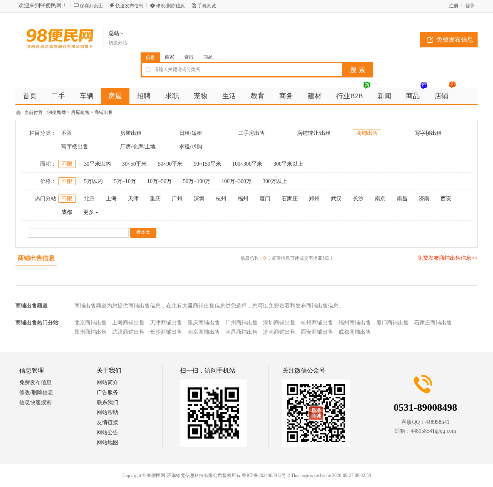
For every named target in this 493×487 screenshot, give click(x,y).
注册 (453, 5)
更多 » (90, 212)
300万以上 (275, 181)
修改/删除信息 (170, 5)
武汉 (336, 199)
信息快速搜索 (35, 402)
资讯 (188, 57)
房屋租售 (80, 112)
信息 (150, 57)
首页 (30, 96)
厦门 (265, 199)
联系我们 (107, 402)
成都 (66, 212)
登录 (470, 5)
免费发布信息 (454, 39)
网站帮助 (107, 412)
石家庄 (290, 199)
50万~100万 (196, 181)
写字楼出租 (428, 133)
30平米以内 (97, 164)
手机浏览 (207, 5)
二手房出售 (251, 133)
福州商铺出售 (355, 323)
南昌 (402, 199)
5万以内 (93, 181)
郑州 (314, 199)
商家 (169, 57)
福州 (243, 199)
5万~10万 (125, 181)
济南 (424, 199)
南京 (380, 199)
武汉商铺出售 (128, 332)
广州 (177, 199)
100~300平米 (247, 164)
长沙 (358, 199)
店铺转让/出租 (314, 133)
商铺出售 (103, 112)
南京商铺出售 (204, 332)
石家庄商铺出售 (433, 323)
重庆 (155, 199)
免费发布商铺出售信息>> (448, 258)
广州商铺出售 (241, 323)
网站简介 (107, 382)
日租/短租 (190, 133)
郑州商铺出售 (90, 332)
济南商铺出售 (279, 332)
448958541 (437, 422)
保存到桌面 (91, 5)
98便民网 (56, 112)
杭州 (221, 199)
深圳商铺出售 (279, 323)
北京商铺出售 (90, 323)
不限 (66, 133)
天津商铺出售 (166, 323)
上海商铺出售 (128, 323)
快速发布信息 (129, 5)
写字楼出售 (74, 146)
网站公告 (107, 432)
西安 (446, 199)
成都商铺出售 (355, 332)
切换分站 (118, 42)
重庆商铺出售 (204, 323)
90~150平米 (207, 164)
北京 (89, 199)
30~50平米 (134, 164)
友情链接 (107, 422)
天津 (133, 199)
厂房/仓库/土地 (138, 146)
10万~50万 (159, 181)
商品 (208, 57)
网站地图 (107, 442)
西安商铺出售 (317, 332)
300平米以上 (288, 164)
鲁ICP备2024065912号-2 (266, 475)
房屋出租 (131, 133)
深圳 (199, 199)
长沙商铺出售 (166, 332)
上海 (111, 199)
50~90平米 (170, 164)
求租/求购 (190, 146)
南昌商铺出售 (241, 332)
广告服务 (107, 392)
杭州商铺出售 (317, 323)
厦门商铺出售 (392, 323)
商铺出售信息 (36, 258)
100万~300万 (236, 181)
